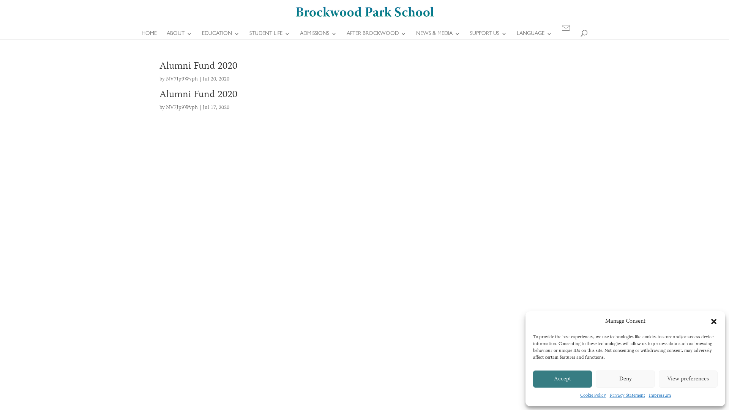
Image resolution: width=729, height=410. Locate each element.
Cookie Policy (593, 395)
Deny (625, 379)
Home (149, 33)
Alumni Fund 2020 (198, 66)
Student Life (265, 33)
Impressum (660, 395)
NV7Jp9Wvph (182, 79)
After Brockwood (373, 33)
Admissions (314, 33)
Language (530, 33)
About (176, 33)
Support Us (484, 33)
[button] (714, 321)
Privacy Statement (627, 395)
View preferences (688, 379)
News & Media (434, 33)
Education (217, 33)
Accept (562, 379)
